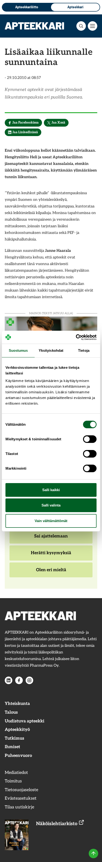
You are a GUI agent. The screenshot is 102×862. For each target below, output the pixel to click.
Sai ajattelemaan (51, 538)
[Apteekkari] (34, 25)
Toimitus (13, 781)
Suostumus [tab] (18, 350)
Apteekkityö (17, 729)
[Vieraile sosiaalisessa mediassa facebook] (19, 680)
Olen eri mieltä (51, 572)
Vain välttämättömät (51, 521)
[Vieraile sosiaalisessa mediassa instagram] (29, 680)
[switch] (90, 439)
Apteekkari (75, 7)
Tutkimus (14, 738)
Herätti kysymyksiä (51, 555)
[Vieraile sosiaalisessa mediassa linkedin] (8, 680)
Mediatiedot (16, 772)
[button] (81, 26)
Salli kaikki (51, 490)
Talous (11, 712)
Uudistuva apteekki (24, 721)
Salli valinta (51, 505)
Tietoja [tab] (83, 350)
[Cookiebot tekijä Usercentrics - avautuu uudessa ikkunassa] (76, 337)
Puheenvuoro (18, 755)
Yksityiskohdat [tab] (51, 350)
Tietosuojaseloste (21, 789)
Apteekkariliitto (26, 7)
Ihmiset (12, 746)
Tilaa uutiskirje (19, 807)
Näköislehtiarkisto (57, 824)
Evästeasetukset (21, 798)
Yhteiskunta (17, 703)
